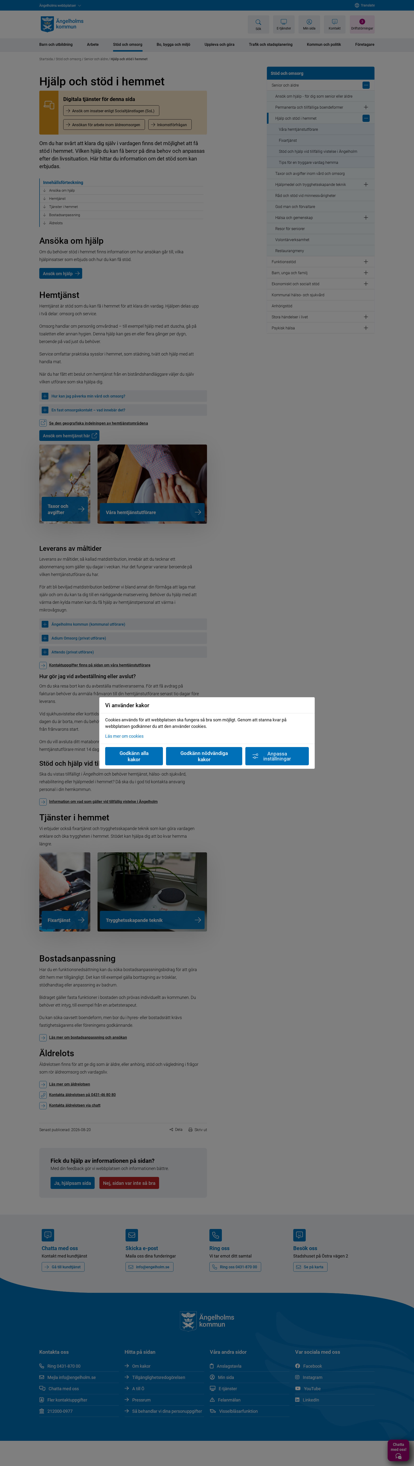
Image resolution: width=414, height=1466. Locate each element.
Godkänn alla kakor (134, 756)
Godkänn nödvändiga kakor (204, 756)
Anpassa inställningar (277, 756)
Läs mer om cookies (124, 736)
